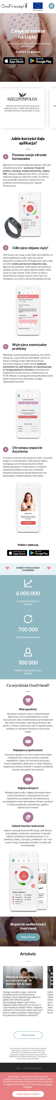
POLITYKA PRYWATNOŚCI (32, 1068)
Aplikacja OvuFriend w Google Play (40, 60)
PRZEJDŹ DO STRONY (28, 1094)
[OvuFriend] (14, 8)
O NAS (17, 1068)
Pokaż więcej (28, 1035)
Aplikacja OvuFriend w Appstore (14, 60)
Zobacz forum (28, 937)
